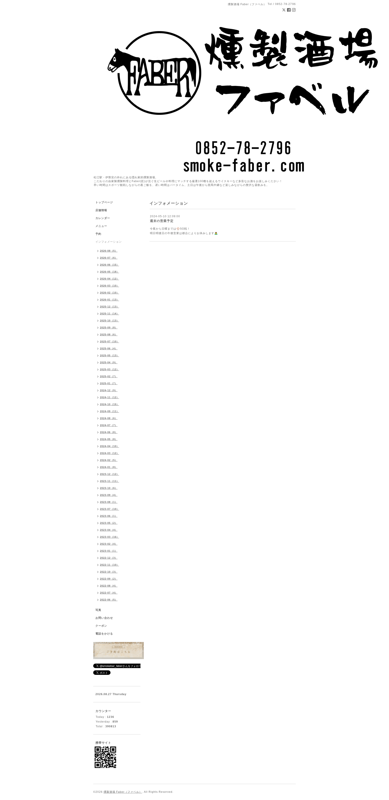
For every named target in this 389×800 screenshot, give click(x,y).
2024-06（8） (109, 432)
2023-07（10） (109, 509)
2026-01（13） (109, 299)
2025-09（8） (109, 327)
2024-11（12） (109, 397)
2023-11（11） (109, 481)
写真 (98, 610)
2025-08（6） (109, 334)
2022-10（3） (109, 571)
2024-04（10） (109, 446)
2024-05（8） (109, 439)
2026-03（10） (109, 285)
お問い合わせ (104, 617)
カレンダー (102, 218)
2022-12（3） (109, 557)
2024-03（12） (109, 453)
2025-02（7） (109, 376)
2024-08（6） (109, 418)
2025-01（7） (109, 383)
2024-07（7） (109, 425)
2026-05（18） (109, 271)
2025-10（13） (109, 320)
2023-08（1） (109, 502)
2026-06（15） (109, 264)
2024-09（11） (109, 411)
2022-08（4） (109, 585)
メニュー (101, 226)
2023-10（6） (109, 488)
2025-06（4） (109, 348)
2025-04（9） (109, 362)
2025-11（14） (109, 313)
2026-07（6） (109, 257)
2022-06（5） (109, 599)
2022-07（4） (109, 592)
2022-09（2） (109, 578)
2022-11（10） (109, 564)
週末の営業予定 (162, 221)
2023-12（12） (109, 474)
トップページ (104, 202)
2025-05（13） (109, 355)
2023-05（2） (109, 523)
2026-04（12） (109, 278)
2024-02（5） (109, 460)
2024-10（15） (109, 404)
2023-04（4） (109, 530)
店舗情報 (101, 210)
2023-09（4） (109, 495)
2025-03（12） (109, 369)
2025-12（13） (109, 306)
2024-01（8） (109, 467)
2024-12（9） (109, 390)
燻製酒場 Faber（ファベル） (123, 791)
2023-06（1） (109, 516)
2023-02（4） (109, 543)
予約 (98, 233)
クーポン (101, 625)
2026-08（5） (109, 250)
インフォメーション (108, 241)
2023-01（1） (109, 550)
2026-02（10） (109, 292)
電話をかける (104, 633)
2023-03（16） (109, 537)
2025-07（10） (109, 341)
